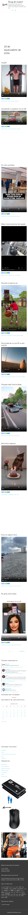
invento (6, 892)
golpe (2, 892)
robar (15, 216)
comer (10, 888)
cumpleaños (10, 494)
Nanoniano (7, 669)
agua (7, 887)
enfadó (15, 494)
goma (17, 101)
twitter (2, 774)
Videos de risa (4, 101)
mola (7, 894)
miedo (3, 894)
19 (13, 714)
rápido (9, 895)
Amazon (11, 887)
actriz (9, 644)
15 (24, 712)
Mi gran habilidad (8, 594)
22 (24, 714)
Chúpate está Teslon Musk (11, 384)
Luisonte (7, 664)
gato (18, 494)
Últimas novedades (5, 869)
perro (23, 894)
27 (17, 716)
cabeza (16, 887)
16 (3, 714)
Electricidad (16, 435)
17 (6, 714)
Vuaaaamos (3, 750)
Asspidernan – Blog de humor (7, 686)
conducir (13, 128)
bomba (9, 376)
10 (6, 712)
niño (14, 894)
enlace (2, 879)
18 (10, 714)
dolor (9, 890)
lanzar (12, 892)
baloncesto (10, 335)
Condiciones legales (5, 904)
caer (20, 887)
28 (21, 716)
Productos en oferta (5, 871)
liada (14, 892)
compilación (20, 888)
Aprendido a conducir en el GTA (13, 109)
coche (9, 128)
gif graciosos (4, 764)
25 (10, 716)
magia (17, 892)
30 (3, 718)
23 (3, 716)
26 (14, 716)
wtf (6, 897)
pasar (17, 894)
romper (6, 895)
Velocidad (23, 376)
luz (16, 376)
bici (13, 275)
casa (9, 101)
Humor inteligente (5, 766)
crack (6, 890)
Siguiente (22, 651)
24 (6, 716)
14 (21, 712)
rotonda (18, 128)
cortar (2, 890)
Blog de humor (15, 2)
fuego (15, 890)
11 (10, 712)
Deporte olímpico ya (9, 283)
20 (17, 714)
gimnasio (22, 890)
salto (14, 895)
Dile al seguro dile (9, 535)
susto (17, 895)
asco (14, 887)
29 (24, 716)
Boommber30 (8, 688)
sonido (19, 376)
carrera (14, 585)
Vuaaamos (3, 758)
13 (17, 712)
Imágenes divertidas (5, 768)
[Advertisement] (14, 24)
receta (2, 895)
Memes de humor (5, 770)
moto (11, 894)
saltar (11, 895)
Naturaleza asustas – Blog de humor (8, 667)
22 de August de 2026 (19, 667)
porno (15, 644)
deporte (14, 335)
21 (21, 714)
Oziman (7, 683)
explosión (13, 376)
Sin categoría (4, 772)
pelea (20, 894)
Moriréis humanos (8, 443)
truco (2, 897)
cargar (9, 435)
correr (9, 216)
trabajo (22, 895)
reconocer (19, 644)
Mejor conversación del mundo (13, 224)
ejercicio (12, 101)
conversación (17, 275)
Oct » (5, 721)
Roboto (6, 675)
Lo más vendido (4, 868)
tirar (19, 895)
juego (12, 644)
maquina (23, 892)
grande (18, 335)
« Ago (2, 721)
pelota (21, 335)
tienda (18, 216)
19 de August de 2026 (16, 686)
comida (14, 888)
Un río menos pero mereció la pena (8, 754)
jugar (9, 892)
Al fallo (2, 752)
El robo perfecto (8, 165)
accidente (10, 275)
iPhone (12, 216)
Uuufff (3, 63)
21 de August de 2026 (11, 681)
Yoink (2, 756)
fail (15, 101)
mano (20, 892)
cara (23, 887)
